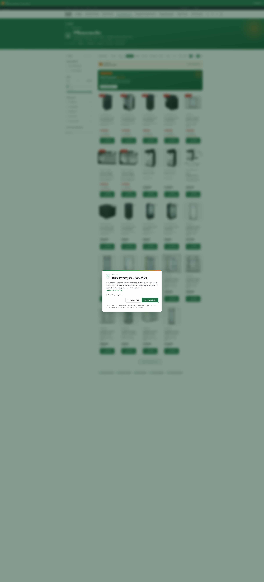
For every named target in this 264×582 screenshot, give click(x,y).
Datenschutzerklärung (114, 290)
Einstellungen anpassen (115, 295)
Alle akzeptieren (150, 300)
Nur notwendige (133, 300)
